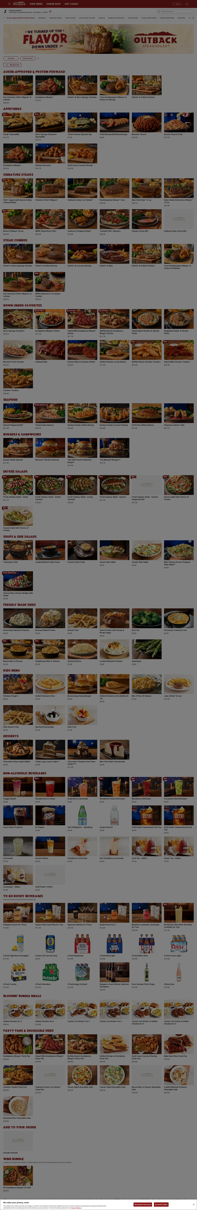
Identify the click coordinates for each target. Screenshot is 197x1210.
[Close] (193, 1204)
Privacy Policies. (76, 1208)
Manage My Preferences (143, 1204)
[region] (98, 1204)
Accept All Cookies (161, 1204)
